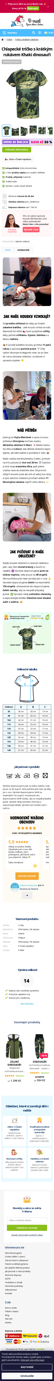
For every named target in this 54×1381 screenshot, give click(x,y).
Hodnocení (23, 250)
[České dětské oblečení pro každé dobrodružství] (3, 39)
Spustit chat (31, 229)
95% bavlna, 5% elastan (28, 929)
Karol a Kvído (11, 1307)
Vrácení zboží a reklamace (16, 1260)
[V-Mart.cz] (27, 20)
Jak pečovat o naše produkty (17, 1271)
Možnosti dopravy (13, 1275)
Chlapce (21, 937)
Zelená (21, 933)
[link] (39, 1163)
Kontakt (8, 1293)
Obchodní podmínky (14, 1286)
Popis (8, 250)
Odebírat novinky (27, 1227)
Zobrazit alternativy (16, 149)
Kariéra (8, 1322)
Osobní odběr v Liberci (15, 1256)
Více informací (27, 1003)
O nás (8, 1302)
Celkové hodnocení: (29, 885)
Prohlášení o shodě (13, 1282)
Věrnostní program (13, 1253)
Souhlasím (27, 1376)
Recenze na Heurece (29, 888)
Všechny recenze (27, 876)
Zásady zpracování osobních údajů (27, 1235)
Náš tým (9, 1318)
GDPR (7, 1278)
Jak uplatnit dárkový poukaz (17, 1267)
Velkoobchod (11, 1289)
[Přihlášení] (40, 32)
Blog (7, 1315)
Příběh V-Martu (12, 1311)
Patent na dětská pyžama (16, 1264)
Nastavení (27, 1367)
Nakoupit (33, 8)
